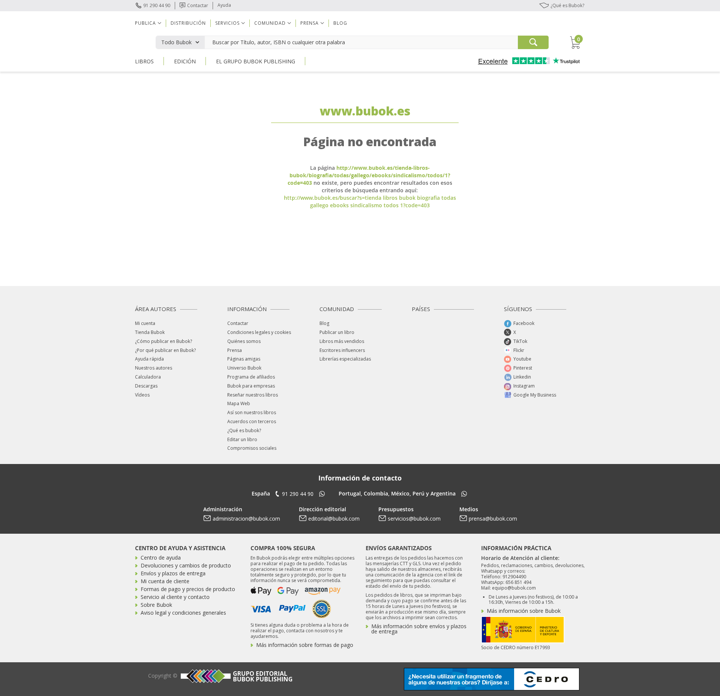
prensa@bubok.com (493, 518)
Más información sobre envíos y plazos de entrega (418, 629)
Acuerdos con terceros (251, 421)
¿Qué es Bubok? (567, 5)
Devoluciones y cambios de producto (186, 565)
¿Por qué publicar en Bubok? (165, 350)
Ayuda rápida (149, 359)
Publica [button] (145, 23)
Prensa (234, 350)
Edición (185, 61)
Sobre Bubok (156, 604)
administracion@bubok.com (246, 518)
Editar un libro (242, 439)
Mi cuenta (145, 323)
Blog (340, 23)
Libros (144, 61)
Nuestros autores (153, 368)
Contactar (197, 5)
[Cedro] (491, 678)
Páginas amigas (243, 359)
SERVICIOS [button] (227, 23)
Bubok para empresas (251, 386)
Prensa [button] (309, 23)
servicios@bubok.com (414, 518)
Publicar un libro (337, 332)
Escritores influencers (342, 350)
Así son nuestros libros (251, 412)
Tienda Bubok (150, 332)
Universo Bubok (244, 368)
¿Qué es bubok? (244, 430)
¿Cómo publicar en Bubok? (163, 341)
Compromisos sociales (251, 448)
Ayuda (224, 5)
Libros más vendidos (342, 341)
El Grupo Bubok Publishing (255, 61)
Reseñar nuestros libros (252, 395)
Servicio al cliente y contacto (175, 596)
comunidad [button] (270, 23)
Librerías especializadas (345, 359)
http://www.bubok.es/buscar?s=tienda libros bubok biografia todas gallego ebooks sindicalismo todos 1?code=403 (370, 201)
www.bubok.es (365, 111)
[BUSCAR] (533, 42)
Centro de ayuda (161, 557)
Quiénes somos (244, 341)
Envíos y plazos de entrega (173, 573)
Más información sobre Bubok (524, 610)
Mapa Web (238, 403)
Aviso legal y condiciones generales (183, 612)
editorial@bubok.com (334, 518)
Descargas (146, 386)
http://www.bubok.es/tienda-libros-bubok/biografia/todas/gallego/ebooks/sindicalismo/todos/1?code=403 (369, 175)
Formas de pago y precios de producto (188, 589)
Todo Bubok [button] (176, 42)
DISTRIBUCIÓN (188, 23)
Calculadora (148, 377)
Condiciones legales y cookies (259, 332)
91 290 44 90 (156, 5)
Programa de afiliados (251, 377)
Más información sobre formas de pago (304, 644)
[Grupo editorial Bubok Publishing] (235, 676)
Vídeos (142, 395)
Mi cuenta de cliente (165, 581)
